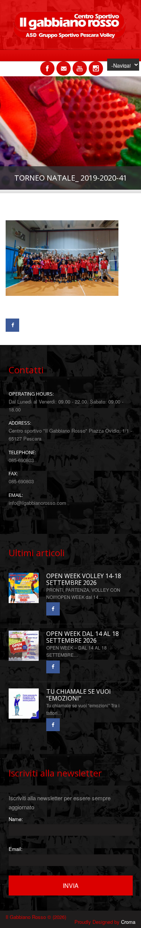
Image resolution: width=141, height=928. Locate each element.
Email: (16, 848)
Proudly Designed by (104, 921)
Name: (16, 819)
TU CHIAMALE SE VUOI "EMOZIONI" (78, 695)
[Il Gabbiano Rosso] (70, 36)
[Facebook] (12, 325)
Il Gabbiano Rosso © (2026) (36, 916)
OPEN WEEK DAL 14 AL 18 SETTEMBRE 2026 (82, 637)
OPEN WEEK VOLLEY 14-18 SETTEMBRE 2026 (83, 579)
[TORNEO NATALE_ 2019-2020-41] (62, 305)
